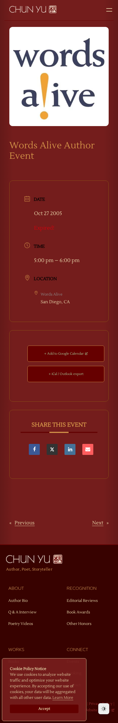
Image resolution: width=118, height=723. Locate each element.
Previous (25, 523)
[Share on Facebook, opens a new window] (34, 449)
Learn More (62, 697)
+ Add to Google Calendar (64, 354)
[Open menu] (109, 9)
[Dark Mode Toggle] (104, 709)
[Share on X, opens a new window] (52, 449)
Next (97, 523)
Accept (44, 709)
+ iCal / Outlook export (66, 374)
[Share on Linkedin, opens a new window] (69, 449)
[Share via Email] (87, 449)
